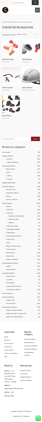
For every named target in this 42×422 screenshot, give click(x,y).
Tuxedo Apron (11, 249)
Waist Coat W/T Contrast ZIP (16, 313)
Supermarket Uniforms (9, 307)
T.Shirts (9, 176)
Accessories (6, 152)
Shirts (8, 172)
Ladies (8, 266)
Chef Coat (9, 213)
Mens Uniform (11, 269)
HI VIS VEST (10, 283)
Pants (8, 243)
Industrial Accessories (13, 286)
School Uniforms (7, 293)
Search (35, 139)
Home (4, 22)
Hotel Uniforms (7, 203)
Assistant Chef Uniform (16, 216)
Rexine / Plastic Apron (13, 246)
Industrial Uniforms (8, 273)
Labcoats (9, 159)
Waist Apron (10, 253)
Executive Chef (13, 219)
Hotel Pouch (10, 239)
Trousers (9, 179)
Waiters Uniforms (12, 259)
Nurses (8, 196)
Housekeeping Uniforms (10, 263)
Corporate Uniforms (8, 166)
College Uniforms (7, 156)
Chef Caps (9, 209)
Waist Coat (10, 256)
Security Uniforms (8, 297)
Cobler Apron (10, 232)
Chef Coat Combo (12, 226)
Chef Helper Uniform (13, 229)
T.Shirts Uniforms (12, 162)
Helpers (11, 222)
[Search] (35, 2)
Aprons (8, 206)
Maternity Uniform (12, 193)
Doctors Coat (11, 189)
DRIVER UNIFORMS (8, 183)
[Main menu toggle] (37, 10)
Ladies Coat (10, 300)
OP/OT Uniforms (12, 199)
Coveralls (9, 279)
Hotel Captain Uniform (13, 236)
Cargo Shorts (10, 276)
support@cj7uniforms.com (13, 388)
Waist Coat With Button (14, 317)
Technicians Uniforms (13, 289)
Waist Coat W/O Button (14, 310)
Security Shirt (11, 303)
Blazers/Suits (10, 169)
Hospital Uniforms (8, 186)
